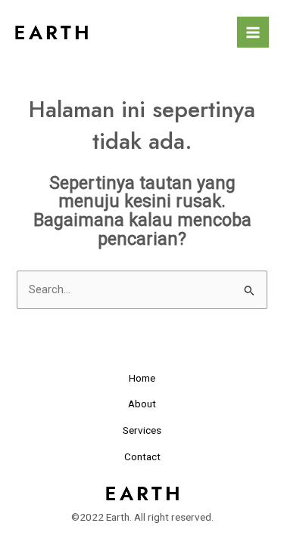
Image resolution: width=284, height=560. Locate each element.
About (142, 404)
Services (142, 430)
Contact (142, 456)
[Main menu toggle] (253, 32)
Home (142, 378)
